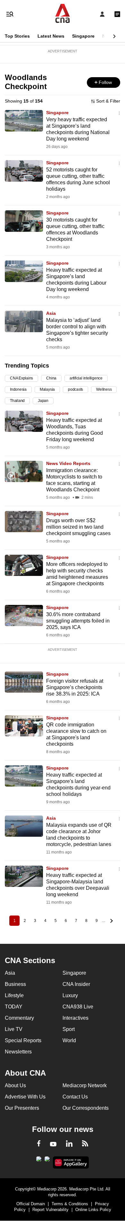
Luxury (70, 995)
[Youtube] (53, 1144)
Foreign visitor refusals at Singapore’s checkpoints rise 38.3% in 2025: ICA (74, 687)
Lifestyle (14, 995)
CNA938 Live (78, 1006)
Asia (51, 313)
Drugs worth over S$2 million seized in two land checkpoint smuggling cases (78, 527)
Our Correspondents (86, 1108)
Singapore (83, 36)
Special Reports (23, 1040)
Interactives (75, 1018)
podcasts (75, 389)
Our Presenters (22, 1108)
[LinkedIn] (69, 1145)
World (69, 1040)
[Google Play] (38, 1160)
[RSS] (85, 1144)
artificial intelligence (86, 378)
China (51, 378)
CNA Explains (21, 378)
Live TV (13, 1029)
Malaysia (47, 389)
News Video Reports (68, 463)
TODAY (13, 1006)
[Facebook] (38, 1144)
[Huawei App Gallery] (71, 1162)
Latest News (51, 36)
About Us (15, 1085)
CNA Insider (76, 984)
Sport (69, 1029)
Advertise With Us (25, 1096)
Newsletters (18, 1051)
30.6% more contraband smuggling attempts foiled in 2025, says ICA (78, 621)
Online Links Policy (93, 1209)
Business (15, 984)
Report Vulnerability (50, 1209)
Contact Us (75, 1096)
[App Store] (47, 1160)
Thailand (17, 400)
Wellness (104, 389)
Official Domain (30, 1203)
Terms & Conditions (70, 1203)
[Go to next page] (110, 921)
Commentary (19, 1018)
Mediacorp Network (85, 1085)
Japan (43, 400)
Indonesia (18, 389)
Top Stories (17, 36)
